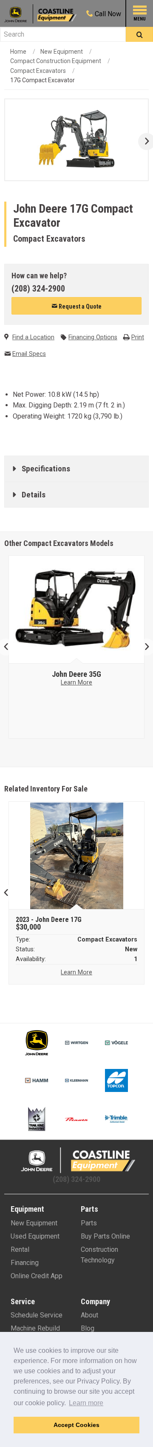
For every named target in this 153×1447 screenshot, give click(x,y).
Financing (25, 1263)
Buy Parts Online (105, 1236)
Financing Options (92, 337)
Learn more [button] (86, 1403)
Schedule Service (36, 1315)
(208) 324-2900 (38, 288)
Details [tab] (33, 495)
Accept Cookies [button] (76, 1424)
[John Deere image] (77, 610)
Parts (89, 1223)
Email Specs (29, 354)
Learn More (76, 682)
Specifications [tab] (46, 469)
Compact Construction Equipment (55, 61)
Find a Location (33, 337)
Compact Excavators (38, 70)
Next (143, 141)
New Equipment (61, 51)
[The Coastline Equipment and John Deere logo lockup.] (76, 1160)
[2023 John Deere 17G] (77, 856)
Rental (20, 1249)
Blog (87, 1328)
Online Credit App (36, 1276)
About (89, 1315)
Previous (9, 647)
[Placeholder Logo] (18, 14)
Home (18, 51)
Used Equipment (35, 1236)
